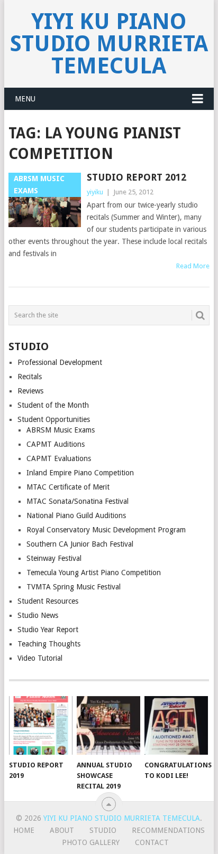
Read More (193, 266)
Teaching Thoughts (48, 644)
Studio (102, 830)
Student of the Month (53, 405)
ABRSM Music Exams (60, 430)
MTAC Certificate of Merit (68, 487)
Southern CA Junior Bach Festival (79, 544)
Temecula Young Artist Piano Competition (93, 572)
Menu (25, 99)
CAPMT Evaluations (58, 458)
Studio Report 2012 (136, 177)
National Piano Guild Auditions (76, 515)
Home (23, 830)
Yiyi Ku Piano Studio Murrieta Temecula (109, 43)
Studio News (37, 615)
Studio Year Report (47, 629)
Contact (152, 842)
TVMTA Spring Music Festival (73, 587)
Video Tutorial (39, 658)
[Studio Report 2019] (40, 725)
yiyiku (95, 192)
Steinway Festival (53, 558)
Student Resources (47, 601)
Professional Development (59, 362)
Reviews (30, 391)
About (62, 830)
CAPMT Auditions (55, 444)
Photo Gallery (91, 842)
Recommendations (168, 830)
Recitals (29, 376)
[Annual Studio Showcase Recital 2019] (108, 725)
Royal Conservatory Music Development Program (106, 529)
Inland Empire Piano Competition (80, 472)
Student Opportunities (53, 419)
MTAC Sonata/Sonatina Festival (77, 501)
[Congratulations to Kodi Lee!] (176, 725)
